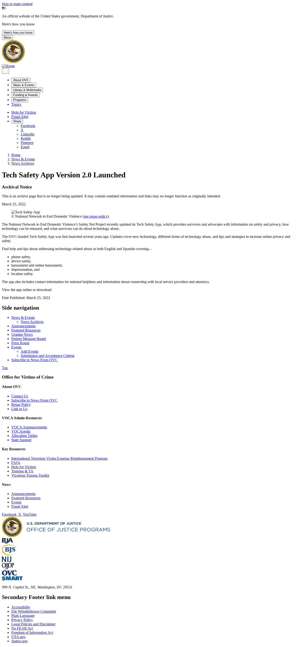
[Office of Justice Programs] (13, 62)
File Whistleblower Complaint (33, 611)
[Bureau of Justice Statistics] (9, 554)
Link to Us (19, 409)
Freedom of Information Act (32, 633)
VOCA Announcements (29, 427)
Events (16, 502)
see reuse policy (95, 216)
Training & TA (22, 471)
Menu (7, 37)
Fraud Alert (19, 117)
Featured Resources (25, 498)
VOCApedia (20, 431)
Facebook (28, 126)
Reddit (26, 138)
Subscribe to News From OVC (34, 400)
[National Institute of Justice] (6, 561)
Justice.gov (19, 641)
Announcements (23, 494)
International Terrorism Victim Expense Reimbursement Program (59, 458)
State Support (21, 440)
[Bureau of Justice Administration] (7, 542)
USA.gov (18, 637)
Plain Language (23, 616)
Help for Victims (23, 112)
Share (17, 121)
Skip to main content (17, 4)
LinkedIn (27, 134)
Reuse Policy (21, 405)
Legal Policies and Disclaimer (33, 624)
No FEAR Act (22, 628)
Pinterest (27, 143)
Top (5, 368)
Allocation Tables (24, 436)
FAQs (15, 463)
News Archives (22, 163)
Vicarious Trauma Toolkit (30, 475)
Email (25, 147)
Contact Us (19, 396)
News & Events (23, 159)
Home (15, 155)
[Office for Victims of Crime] (9, 574)
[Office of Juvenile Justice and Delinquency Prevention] (8, 568)
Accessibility (20, 607)
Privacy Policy (22, 620)
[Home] (8, 66)
